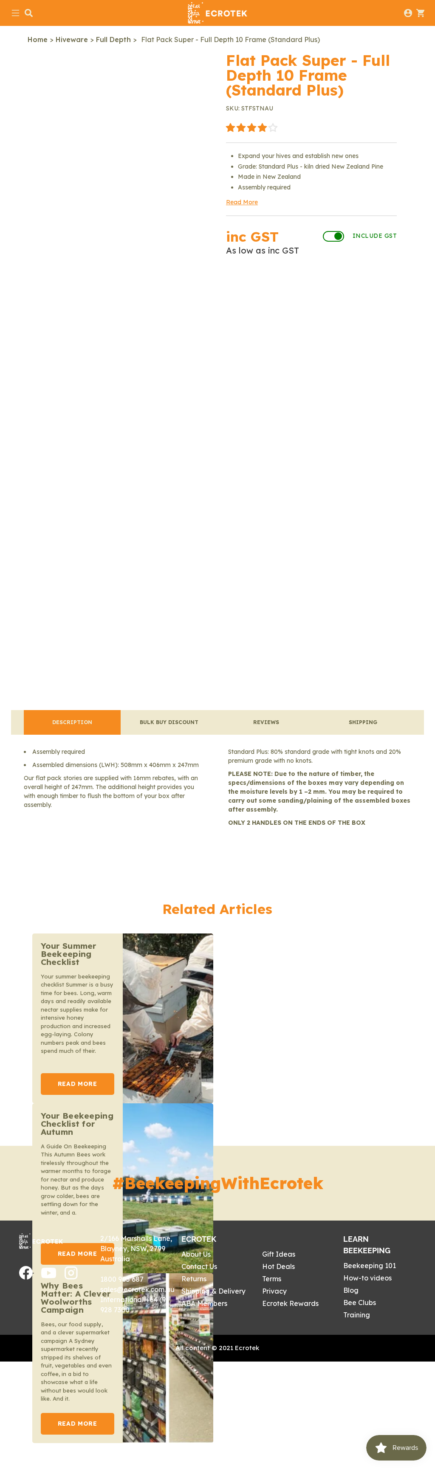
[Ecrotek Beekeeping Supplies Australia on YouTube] (48, 1276)
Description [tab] (72, 722)
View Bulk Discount (350, 329)
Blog (351, 1290)
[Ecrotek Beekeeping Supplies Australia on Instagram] (71, 1277)
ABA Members (204, 1303)
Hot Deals (278, 1266)
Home (38, 39)
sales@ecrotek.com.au (137, 1289)
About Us (196, 1254)
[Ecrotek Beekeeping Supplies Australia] (217, 13)
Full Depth (113, 39)
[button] (251, 128)
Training (356, 1315)
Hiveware (72, 39)
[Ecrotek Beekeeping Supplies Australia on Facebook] (26, 1277)
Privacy (274, 1291)
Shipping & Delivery (213, 1291)
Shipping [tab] (363, 722)
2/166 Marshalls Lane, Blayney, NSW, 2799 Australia (136, 1248)
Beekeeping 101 (369, 1265)
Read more (77, 1084)
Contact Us (199, 1266)
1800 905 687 (122, 1279)
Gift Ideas (278, 1254)
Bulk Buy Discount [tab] (169, 722)
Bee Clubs (359, 1302)
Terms (271, 1278)
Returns (193, 1278)
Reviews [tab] (266, 722)
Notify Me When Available (311, 286)
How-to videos (367, 1278)
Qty (233, 329)
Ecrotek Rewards (290, 1303)
